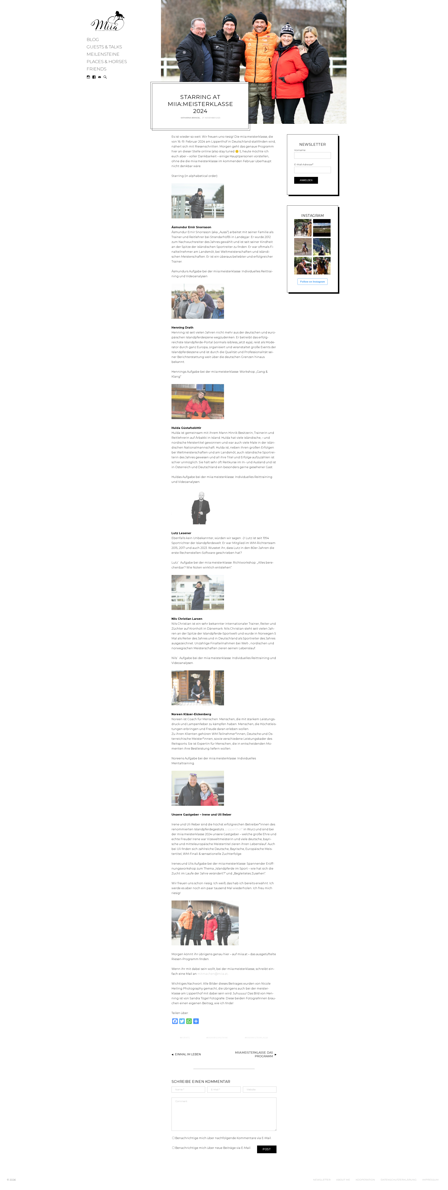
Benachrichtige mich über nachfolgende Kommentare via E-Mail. (223, 1138)
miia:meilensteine (218, 1037)
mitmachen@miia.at (212, 973)
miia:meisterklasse (257, 1037)
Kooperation (365, 1179)
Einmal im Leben (188, 1054)
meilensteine (103, 54)
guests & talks (104, 46)
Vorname (300, 150)
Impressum (430, 1179)
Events (185, 1037)
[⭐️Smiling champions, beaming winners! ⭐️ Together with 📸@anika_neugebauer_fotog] (303, 265)
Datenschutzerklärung (398, 1179)
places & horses (107, 61)
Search (105, 77)
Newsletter (322, 1179)
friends (96, 68)
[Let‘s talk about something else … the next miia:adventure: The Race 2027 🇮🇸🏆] (322, 228)
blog (93, 39)
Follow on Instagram (312, 281)
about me (343, 1179)
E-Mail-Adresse (303, 164)
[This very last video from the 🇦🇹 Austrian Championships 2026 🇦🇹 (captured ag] (303, 247)
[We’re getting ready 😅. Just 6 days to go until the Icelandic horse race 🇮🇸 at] (303, 228)
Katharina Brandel (190, 117)
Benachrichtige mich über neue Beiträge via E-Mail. (213, 1148)
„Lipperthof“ (234, 829)
